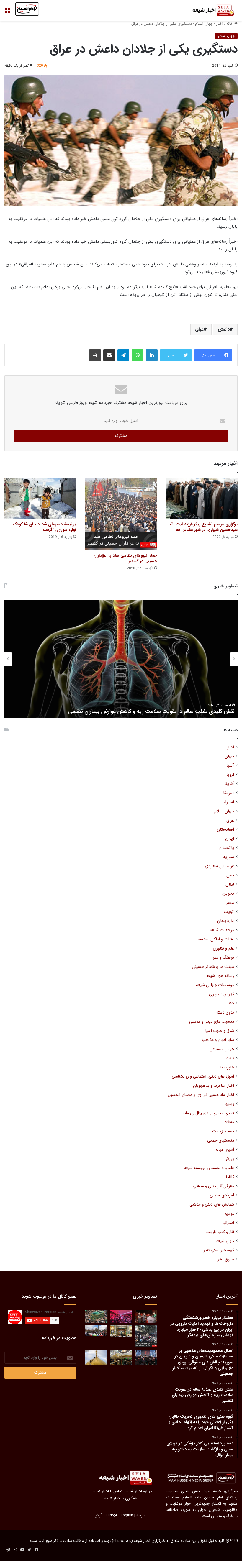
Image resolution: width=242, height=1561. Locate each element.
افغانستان (225, 830)
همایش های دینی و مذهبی (211, 1204)
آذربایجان (225, 921)
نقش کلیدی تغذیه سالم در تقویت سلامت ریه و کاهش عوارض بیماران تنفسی (151, 711)
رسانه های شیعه (220, 976)
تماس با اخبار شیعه (107, 1491)
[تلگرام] (123, 355)
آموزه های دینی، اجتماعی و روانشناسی (203, 1076)
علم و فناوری (223, 948)
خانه (230, 24)
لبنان (229, 884)
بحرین (228, 894)
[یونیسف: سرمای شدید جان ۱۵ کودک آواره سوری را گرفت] (40, 498)
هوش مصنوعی (222, 1049)
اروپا (230, 775)
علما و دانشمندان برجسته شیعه (209, 1168)
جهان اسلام (204, 24)
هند (231, 1003)
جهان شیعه (225, 1241)
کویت (229, 912)
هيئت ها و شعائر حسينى (213, 967)
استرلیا (228, 802)
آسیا (230, 766)
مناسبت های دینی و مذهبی (211, 1022)
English (127, 1515)
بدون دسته (225, 1012)
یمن (230, 875)
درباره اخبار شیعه (139, 1491)
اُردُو (98, 1515)
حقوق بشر (226, 1259)
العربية (141, 1515)
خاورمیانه (227, 1067)
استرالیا (228, 1223)
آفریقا (229, 784)
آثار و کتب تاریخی (219, 1232)
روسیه (229, 1214)
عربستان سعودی (219, 866)
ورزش (229, 1159)
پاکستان (226, 848)
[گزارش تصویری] (146, 1336)
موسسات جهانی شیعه (215, 985)
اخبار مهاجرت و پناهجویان (213, 1086)
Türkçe (111, 1515)
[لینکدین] (152, 355)
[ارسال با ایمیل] (109, 355)
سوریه (228, 857)
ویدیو (229, 1104)
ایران (229, 839)
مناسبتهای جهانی (220, 1140)
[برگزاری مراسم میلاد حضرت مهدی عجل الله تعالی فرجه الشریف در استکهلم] (121, 1316)
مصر (230, 903)
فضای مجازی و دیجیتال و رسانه (208, 1113)
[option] (121, 659)
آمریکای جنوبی (222, 1195)
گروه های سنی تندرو (218, 1250)
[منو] (7, 12)
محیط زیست (223, 1131)
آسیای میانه (224, 1150)
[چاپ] (95, 355)
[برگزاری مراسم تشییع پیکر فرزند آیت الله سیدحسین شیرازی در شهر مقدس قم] (202, 498)
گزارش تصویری (221, 994)
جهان (229, 756)
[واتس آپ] (137, 355)
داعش (224, 329)
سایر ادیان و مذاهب (218, 1040)
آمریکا (228, 793)
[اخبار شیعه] (210, 10)
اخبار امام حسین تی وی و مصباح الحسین (201, 1095)
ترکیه (230, 1058)
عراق (199, 329)
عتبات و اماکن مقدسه (216, 939)
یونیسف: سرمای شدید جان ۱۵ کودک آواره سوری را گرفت (44, 527)
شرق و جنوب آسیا (219, 1031)
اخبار (219, 24)
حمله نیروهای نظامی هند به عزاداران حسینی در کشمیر (125, 558)
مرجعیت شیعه (222, 930)
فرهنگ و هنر (223, 958)
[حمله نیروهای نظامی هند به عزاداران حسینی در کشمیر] (121, 514)
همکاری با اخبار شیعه (121, 1498)
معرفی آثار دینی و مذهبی (213, 1186)
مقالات (228, 1122)
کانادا (230, 1177)
